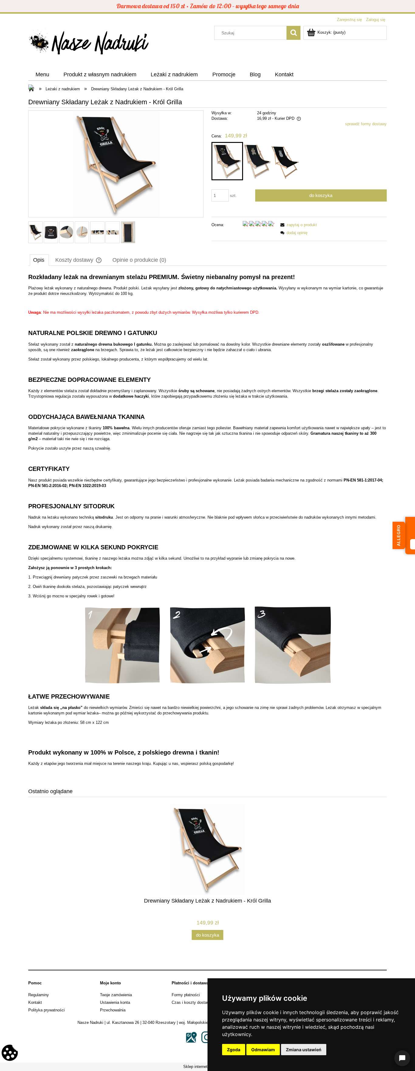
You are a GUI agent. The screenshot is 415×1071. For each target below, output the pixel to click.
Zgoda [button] (233, 1049)
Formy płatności (186, 995)
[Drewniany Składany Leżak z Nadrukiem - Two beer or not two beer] (257, 161)
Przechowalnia (112, 1010)
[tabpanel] (207, 526)
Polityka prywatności (46, 1010)
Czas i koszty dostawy (192, 1002)
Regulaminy (38, 995)
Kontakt (35, 1002)
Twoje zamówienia (116, 995)
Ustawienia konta (115, 1002)
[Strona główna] (89, 43)
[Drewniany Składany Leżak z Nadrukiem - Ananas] (285, 161)
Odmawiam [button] (263, 1049)
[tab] (39, 259)
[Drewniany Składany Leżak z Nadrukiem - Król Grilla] (227, 161)
